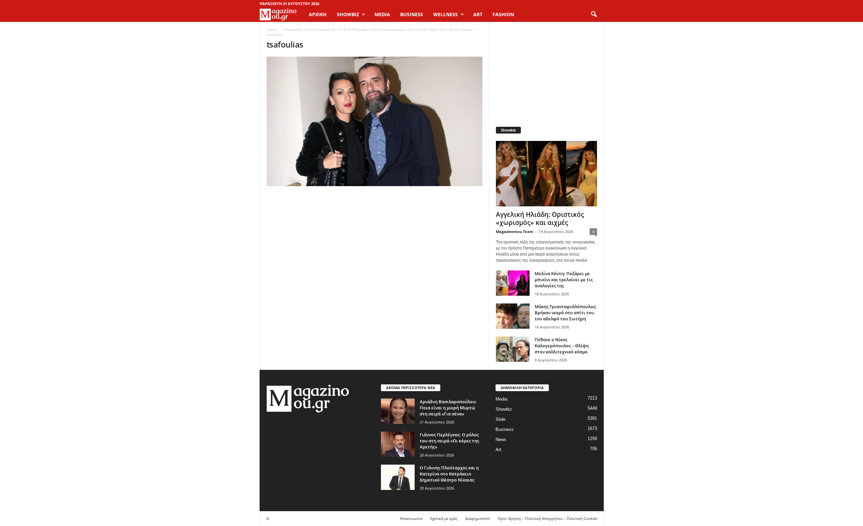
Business (505, 429)
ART (477, 14)
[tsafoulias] (374, 121)
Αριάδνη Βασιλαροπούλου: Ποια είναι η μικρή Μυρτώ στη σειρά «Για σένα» (448, 408)
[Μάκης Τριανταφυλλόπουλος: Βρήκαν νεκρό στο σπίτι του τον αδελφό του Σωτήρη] (513, 316)
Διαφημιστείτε (477, 518)
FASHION (503, 14)
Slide (500, 419)
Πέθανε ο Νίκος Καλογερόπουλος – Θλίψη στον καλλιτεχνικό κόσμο (562, 346)
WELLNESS (445, 14)
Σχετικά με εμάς (443, 518)
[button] (593, 14)
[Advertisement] (546, 71)
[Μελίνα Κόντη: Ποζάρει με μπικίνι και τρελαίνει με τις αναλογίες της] (513, 283)
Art (498, 449)
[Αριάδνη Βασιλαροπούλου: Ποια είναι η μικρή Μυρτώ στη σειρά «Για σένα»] (398, 411)
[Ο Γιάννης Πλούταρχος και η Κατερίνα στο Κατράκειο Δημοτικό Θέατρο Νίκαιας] (398, 477)
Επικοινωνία (411, 518)
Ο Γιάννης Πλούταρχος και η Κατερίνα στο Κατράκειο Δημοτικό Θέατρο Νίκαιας (449, 474)
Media (501, 399)
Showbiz (504, 409)
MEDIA (382, 14)
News (501, 439)
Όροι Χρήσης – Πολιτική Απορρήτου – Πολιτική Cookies (547, 518)
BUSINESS (411, 14)
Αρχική (318, 14)
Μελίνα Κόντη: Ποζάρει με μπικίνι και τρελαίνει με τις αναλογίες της (564, 279)
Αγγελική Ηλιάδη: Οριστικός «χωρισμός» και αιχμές (540, 218)
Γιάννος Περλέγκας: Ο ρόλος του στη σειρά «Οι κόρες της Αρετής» (449, 441)
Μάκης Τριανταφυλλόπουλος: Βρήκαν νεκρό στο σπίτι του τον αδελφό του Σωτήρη (566, 312)
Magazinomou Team (514, 231)
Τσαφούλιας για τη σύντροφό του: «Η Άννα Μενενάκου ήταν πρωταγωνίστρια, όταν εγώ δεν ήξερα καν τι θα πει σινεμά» (378, 29)
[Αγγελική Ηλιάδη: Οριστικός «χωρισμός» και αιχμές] (546, 173)
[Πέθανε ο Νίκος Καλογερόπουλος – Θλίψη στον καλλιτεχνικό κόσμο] (513, 349)
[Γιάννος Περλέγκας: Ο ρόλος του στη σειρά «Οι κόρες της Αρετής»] (398, 444)
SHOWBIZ (348, 14)
